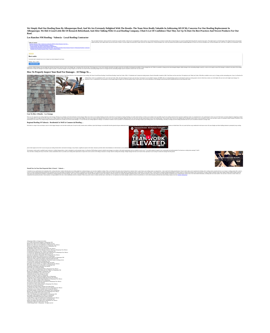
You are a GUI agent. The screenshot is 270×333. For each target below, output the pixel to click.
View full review (34, 63)
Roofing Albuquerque (182, 174)
